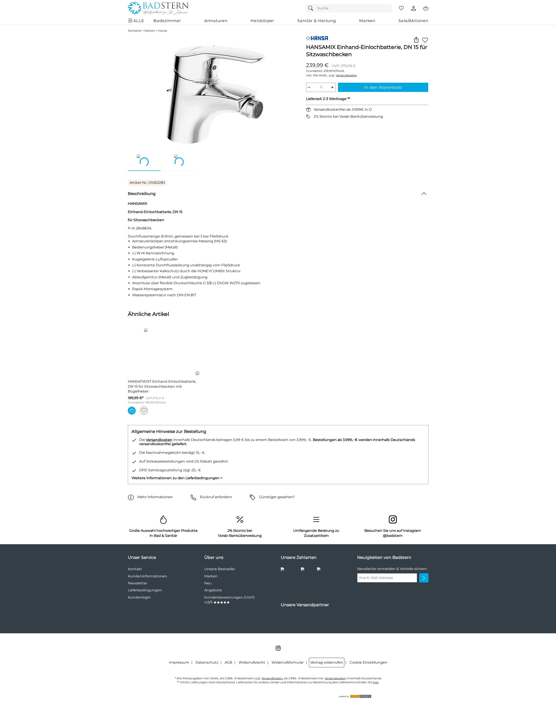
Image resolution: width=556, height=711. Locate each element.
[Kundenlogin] (413, 8)
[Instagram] (278, 648)
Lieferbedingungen (145, 590)
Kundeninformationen (147, 576)
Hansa (162, 30)
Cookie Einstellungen (368, 662)
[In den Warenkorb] (132, 411)
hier (376, 682)
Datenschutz (207, 662)
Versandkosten (346, 75)
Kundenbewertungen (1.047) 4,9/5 (229, 599)
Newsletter (137, 583)
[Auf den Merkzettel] (425, 40)
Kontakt (135, 569)
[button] (416, 40)
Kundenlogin (139, 597)
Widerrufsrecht (252, 662)
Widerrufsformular (288, 662)
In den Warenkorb (383, 87)
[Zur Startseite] (158, 8)
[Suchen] (312, 8)
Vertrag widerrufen (326, 662)
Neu (208, 583)
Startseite (134, 30)
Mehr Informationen (155, 497)
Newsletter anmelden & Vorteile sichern (392, 569)
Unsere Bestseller (219, 569)
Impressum (179, 662)
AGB (228, 662)
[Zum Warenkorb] (425, 8)
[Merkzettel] (401, 8)
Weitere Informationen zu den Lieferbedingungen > (177, 478)
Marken (149, 30)
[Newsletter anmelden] (423, 577)
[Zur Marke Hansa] (317, 38)
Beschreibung (142, 193)
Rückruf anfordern (216, 497)
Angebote (213, 590)
